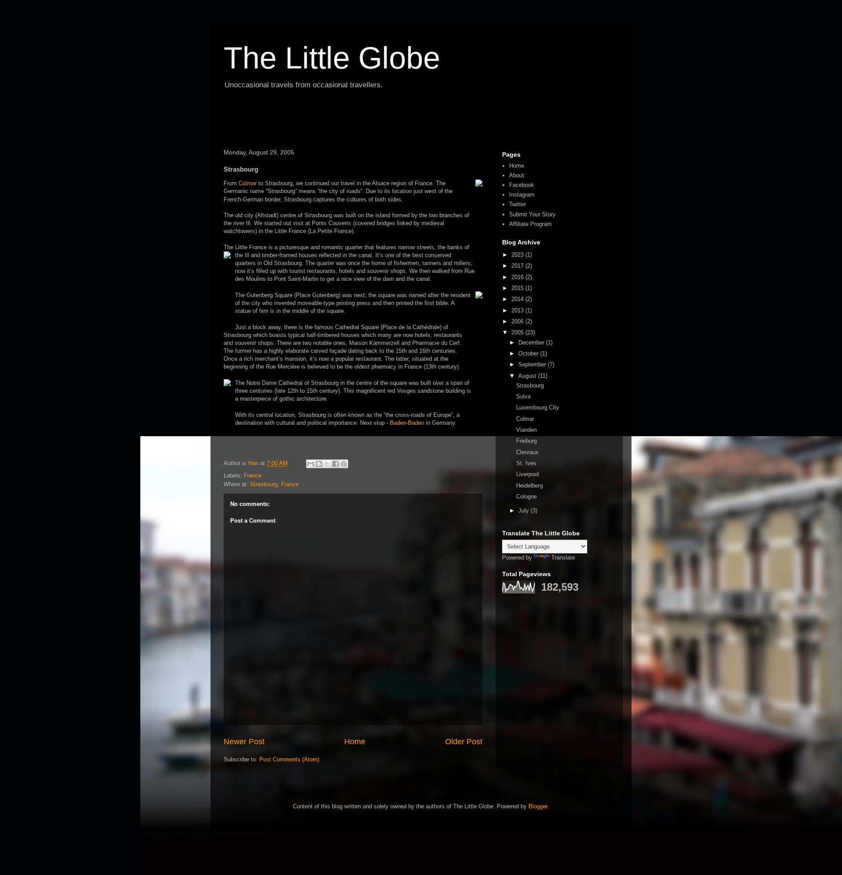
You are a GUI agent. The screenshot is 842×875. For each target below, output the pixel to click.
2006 (518, 321)
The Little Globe (332, 58)
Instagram (522, 194)
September (533, 364)
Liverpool (527, 474)
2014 (518, 299)
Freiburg (526, 441)
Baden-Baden (407, 423)
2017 (518, 265)
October (529, 353)
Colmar (248, 183)
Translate (563, 557)
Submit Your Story (532, 214)
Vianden (526, 430)
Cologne (526, 496)
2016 (518, 277)
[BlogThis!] (318, 463)
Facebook (521, 185)
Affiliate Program (530, 224)
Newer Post (244, 741)
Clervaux (527, 452)
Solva (523, 396)
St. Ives (526, 463)
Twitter (517, 204)
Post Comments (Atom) (289, 759)
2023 (518, 254)
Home (354, 741)
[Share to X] (327, 463)
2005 (518, 332)
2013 (518, 310)
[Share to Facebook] (335, 463)
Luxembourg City (537, 407)
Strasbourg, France (274, 484)
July (524, 510)
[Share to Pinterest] (343, 463)
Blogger (537, 806)
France (252, 475)
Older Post (463, 741)
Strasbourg (530, 385)
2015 (518, 288)
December (532, 342)
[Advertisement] (270, 120)
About (516, 175)
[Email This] (310, 463)
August (528, 376)
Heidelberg (529, 485)
